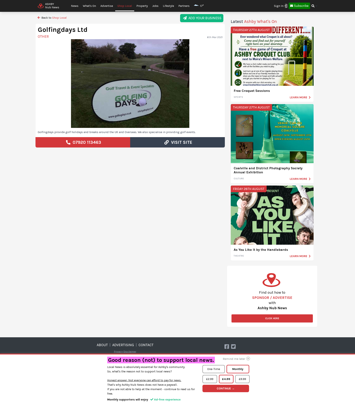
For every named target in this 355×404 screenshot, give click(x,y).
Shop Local (124, 6)
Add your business (204, 18)
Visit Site (180, 142)
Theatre (239, 255)
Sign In (278, 6)
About (102, 345)
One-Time (213, 369)
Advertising (123, 345)
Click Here (272, 318)
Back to (54, 17)
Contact (145, 345)
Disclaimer (129, 351)
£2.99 (209, 379)
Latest (254, 21)
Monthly (237, 369)
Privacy (118, 351)
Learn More (298, 97)
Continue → (226, 388)
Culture (239, 178)
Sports (238, 97)
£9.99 (242, 379)
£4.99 (226, 379)
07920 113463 (85, 142)
